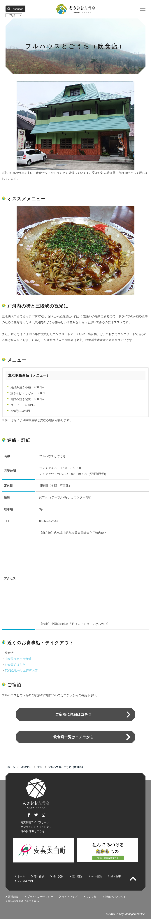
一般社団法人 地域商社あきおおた (75, 9)
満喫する (26, 766)
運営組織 (13, 896)
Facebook (29, 816)
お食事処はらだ (15, 664)
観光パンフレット (115, 896)
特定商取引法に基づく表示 (23, 901)
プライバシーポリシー (40, 896)
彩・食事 (115, 876)
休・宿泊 (96, 876)
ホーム (11, 766)
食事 (39, 766)
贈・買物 (58, 876)
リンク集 (91, 896)
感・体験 (39, 876)
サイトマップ (69, 896)
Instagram (43, 816)
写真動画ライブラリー (33, 822)
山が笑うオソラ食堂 (18, 658)
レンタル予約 (25, 880)
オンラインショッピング (35, 826)
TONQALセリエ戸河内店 (21, 670)
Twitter (36, 816)
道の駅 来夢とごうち (33, 831)
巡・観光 (77, 876)
